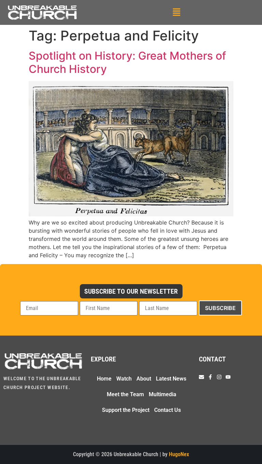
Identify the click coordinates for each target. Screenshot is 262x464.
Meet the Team (125, 394)
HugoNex (179, 454)
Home (104, 378)
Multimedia (162, 394)
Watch (124, 378)
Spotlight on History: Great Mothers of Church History (127, 62)
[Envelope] (201, 377)
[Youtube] (228, 377)
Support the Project (125, 410)
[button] (176, 12)
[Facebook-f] (210, 377)
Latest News (171, 378)
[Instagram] (219, 377)
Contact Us (167, 410)
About (143, 378)
